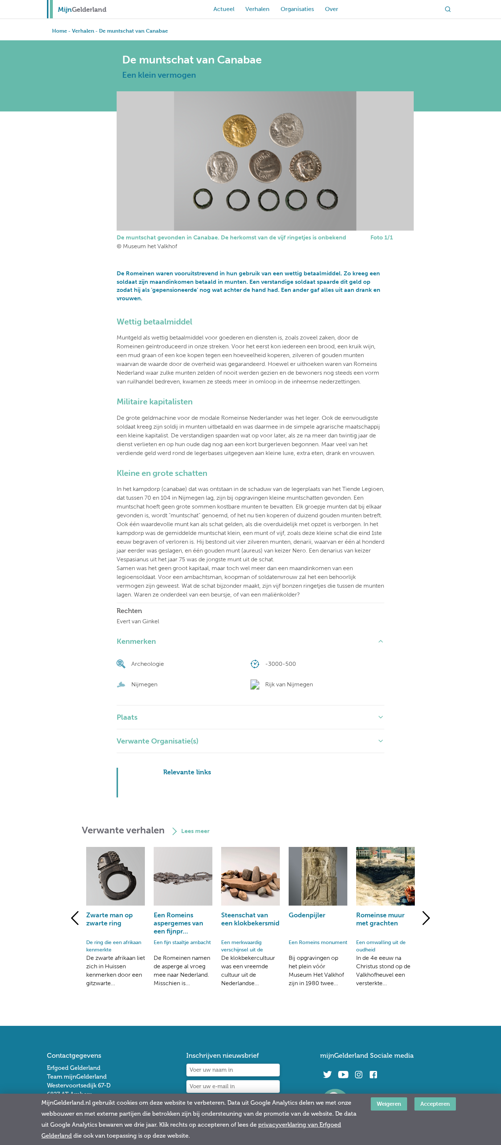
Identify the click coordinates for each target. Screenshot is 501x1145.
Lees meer (195, 830)
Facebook (373, 1074)
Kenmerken (136, 641)
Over (331, 8)
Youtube (343, 1074)
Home (59, 30)
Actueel (223, 8)
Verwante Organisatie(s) (157, 741)
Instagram (358, 1074)
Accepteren (435, 1103)
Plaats (127, 717)
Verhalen (257, 8)
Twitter (327, 1074)
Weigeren (389, 1103)
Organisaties (297, 8)
